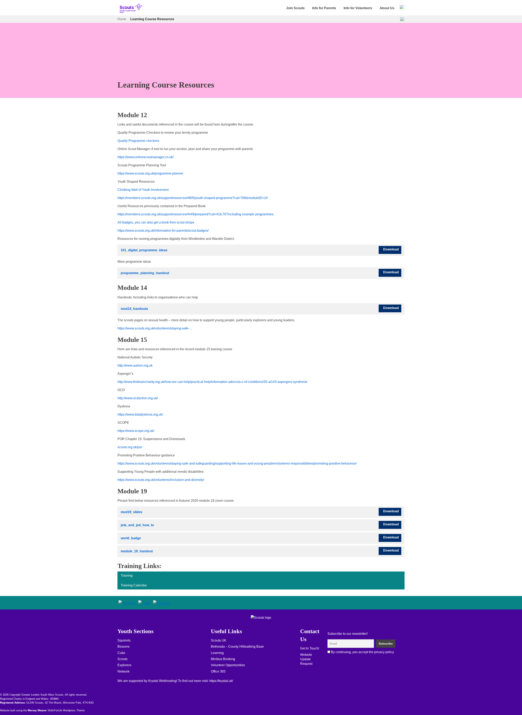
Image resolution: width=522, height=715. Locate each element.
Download (391, 249)
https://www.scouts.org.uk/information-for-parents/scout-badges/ (163, 230)
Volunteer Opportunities (228, 665)
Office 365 (218, 671)
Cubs (121, 653)
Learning (217, 653)
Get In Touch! (309, 648)
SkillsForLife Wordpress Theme (66, 710)
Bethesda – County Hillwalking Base (237, 646)
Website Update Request (306, 659)
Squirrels (123, 640)
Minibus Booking (223, 659)
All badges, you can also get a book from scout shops (155, 222)
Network (123, 671)
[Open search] (402, 7)
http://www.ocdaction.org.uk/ (137, 398)
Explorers (124, 665)
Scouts (122, 659)
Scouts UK (218, 640)
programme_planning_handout (145, 273)
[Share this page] (402, 19)
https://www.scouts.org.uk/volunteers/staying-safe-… (154, 328)
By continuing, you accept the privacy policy (362, 652)
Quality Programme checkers (138, 140)
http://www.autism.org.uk (135, 365)
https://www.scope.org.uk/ (135, 431)
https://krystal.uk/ (221, 681)
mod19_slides (131, 512)
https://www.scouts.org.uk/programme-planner (150, 173)
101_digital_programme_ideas (144, 250)
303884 (54, 698)
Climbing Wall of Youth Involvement (143, 189)
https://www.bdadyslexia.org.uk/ (140, 414)
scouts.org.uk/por (129, 447)
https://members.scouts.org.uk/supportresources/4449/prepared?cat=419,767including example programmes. (195, 214)
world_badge (131, 538)
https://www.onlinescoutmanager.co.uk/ (145, 157)
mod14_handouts (134, 308)
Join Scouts (295, 8)
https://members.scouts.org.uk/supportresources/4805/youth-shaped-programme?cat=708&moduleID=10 (192, 198)
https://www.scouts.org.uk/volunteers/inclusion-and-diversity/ (160, 479)
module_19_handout (137, 551)
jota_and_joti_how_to (137, 525)
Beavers (123, 646)
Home (121, 19)
